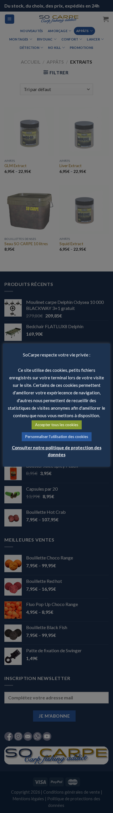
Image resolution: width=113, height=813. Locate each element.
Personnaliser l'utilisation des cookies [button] (56, 436)
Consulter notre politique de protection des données (56, 451)
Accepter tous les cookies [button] (56, 424)
